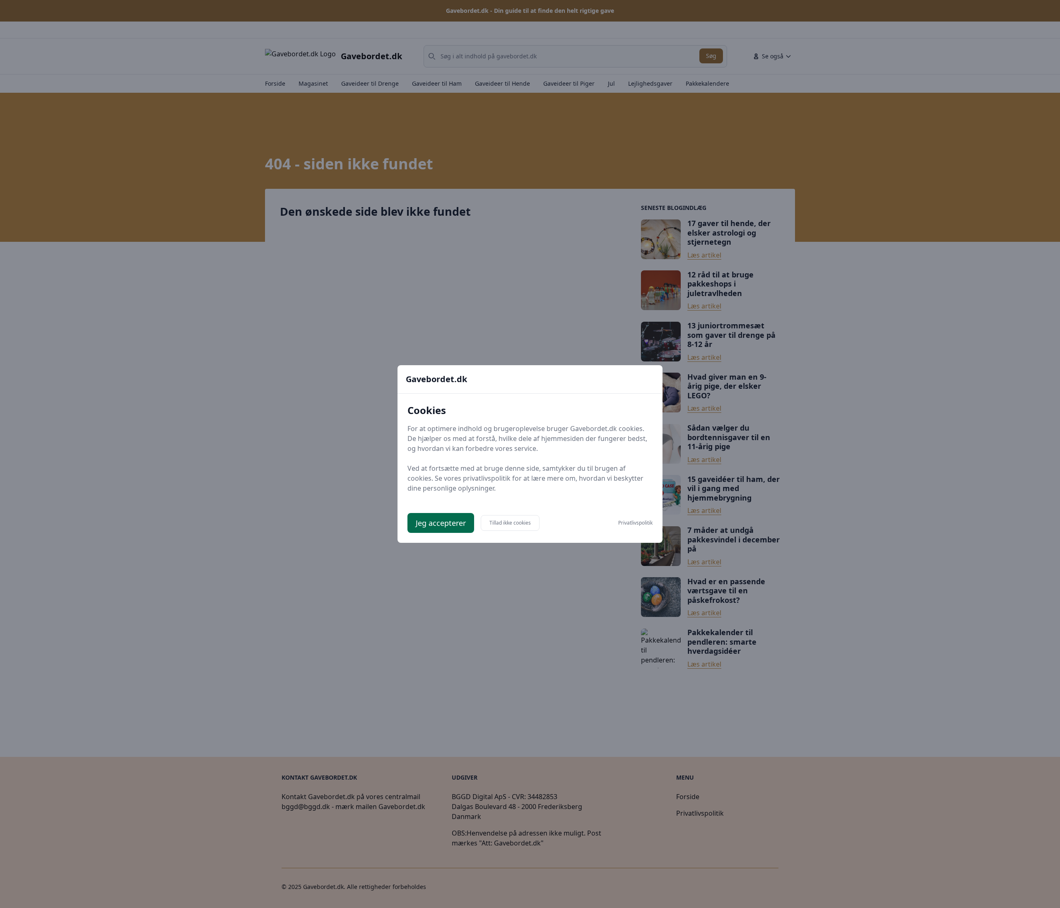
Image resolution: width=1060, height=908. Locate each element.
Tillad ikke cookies (510, 522)
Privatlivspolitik (635, 523)
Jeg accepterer (441, 523)
